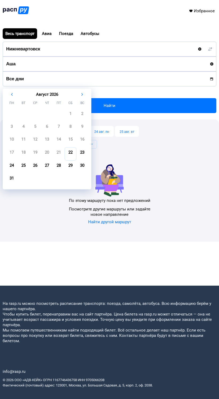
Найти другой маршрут (109, 222)
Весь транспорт (19, 33)
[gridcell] (70, 115)
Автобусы (90, 33)
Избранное (204, 11)
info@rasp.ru (14, 371)
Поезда (66, 33)
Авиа (47, 33)
